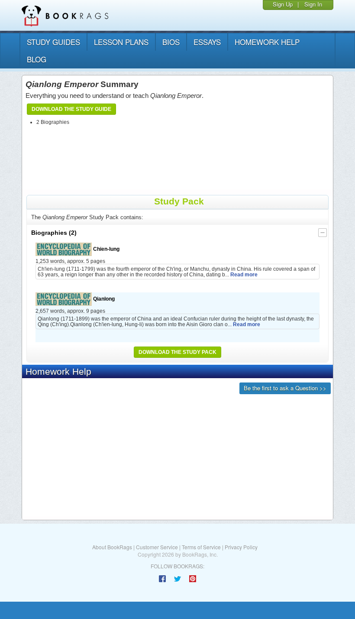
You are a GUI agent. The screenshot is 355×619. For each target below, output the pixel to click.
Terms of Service (201, 547)
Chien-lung (105, 249)
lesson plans (121, 41)
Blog (36, 59)
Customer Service (157, 547)
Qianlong (103, 298)
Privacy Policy (241, 547)
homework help (267, 41)
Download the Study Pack (177, 352)
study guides (53, 41)
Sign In (313, 4)
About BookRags (112, 547)
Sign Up (283, 4)
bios (171, 41)
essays (207, 41)
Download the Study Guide (71, 109)
